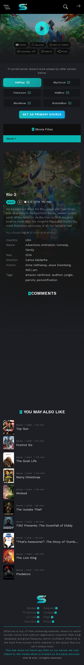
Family (29, 250)
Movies (32, 608)
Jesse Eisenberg (59, 265)
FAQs (47, 617)
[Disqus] (42, 355)
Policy (48, 621)
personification (47, 280)
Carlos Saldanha (36, 260)
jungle (68, 275)
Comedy (62, 245)
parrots (30, 280)
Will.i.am (31, 270)
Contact (49, 612)
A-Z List (31, 617)
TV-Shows (30, 612)
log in (25, 232)
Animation (48, 245)
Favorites (31, 621)
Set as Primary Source (42, 114)
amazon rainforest (37, 275)
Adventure (32, 245)
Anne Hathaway (36, 265)
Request (49, 608)
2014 (28, 255)
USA (28, 240)
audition (57, 275)
